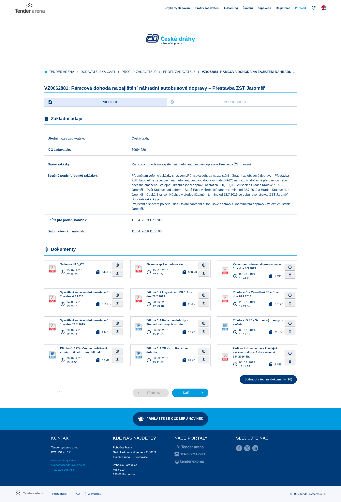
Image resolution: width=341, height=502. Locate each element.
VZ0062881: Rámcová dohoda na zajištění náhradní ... (248, 72)
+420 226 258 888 (62, 469)
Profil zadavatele (179, 72)
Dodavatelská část (98, 72)
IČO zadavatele (59, 149)
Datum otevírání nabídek (66, 231)
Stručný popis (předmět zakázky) (72, 175)
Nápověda (264, 7)
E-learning (231, 7)
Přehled (82, 102)
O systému (94, 493)
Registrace (283, 7)
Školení (248, 7)
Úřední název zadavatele (66, 138)
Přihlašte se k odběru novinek (170, 419)
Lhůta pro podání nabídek (67, 220)
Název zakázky (59, 164)
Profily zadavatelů (207, 7)
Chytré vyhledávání (178, 7)
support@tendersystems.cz (68, 464)
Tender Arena (61, 72)
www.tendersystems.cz (65, 460)
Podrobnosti (208, 102)
